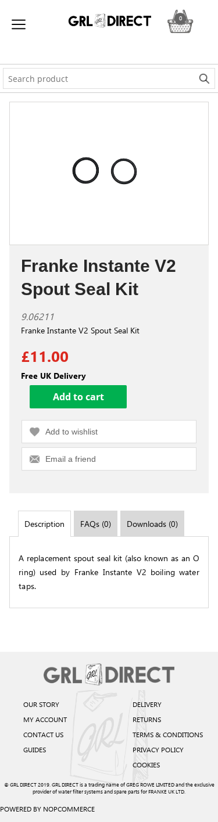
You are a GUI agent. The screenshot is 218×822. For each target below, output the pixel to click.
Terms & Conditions (168, 734)
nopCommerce (69, 808)
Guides (34, 749)
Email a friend (70, 459)
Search (204, 78)
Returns (147, 719)
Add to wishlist (71, 431)
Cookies (146, 764)
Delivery (147, 704)
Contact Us (43, 734)
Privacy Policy (158, 749)
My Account (45, 719)
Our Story (41, 704)
